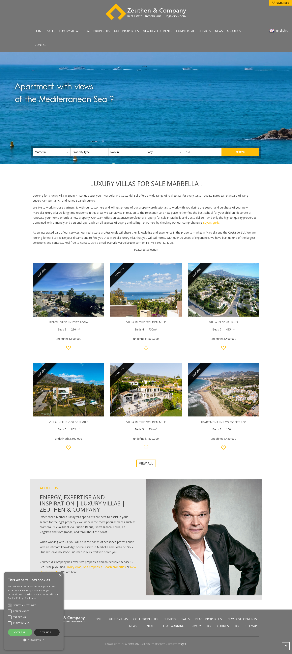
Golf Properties (126, 31)
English (281, 30)
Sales (51, 31)
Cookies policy (228, 626)
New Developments (157, 31)
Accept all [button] (20, 632)
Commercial (185, 31)
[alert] (34, 611)
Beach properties (115, 567)
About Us (234, 31)
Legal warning (172, 626)
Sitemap (251, 626)
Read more (30, 598)
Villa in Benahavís (223, 322)
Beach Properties (96, 31)
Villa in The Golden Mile (146, 322)
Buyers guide (211, 222)
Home (39, 31)
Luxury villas (73, 567)
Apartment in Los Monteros (223, 422)
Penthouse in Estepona (68, 322)
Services (205, 31)
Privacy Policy (200, 626)
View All (146, 463)
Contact (41, 45)
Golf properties (92, 567)
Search (240, 152)
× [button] (60, 575)
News (219, 31)
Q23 (183, 644)
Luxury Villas (69, 31)
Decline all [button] (47, 632)
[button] (34, 640)
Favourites (282, 3)
